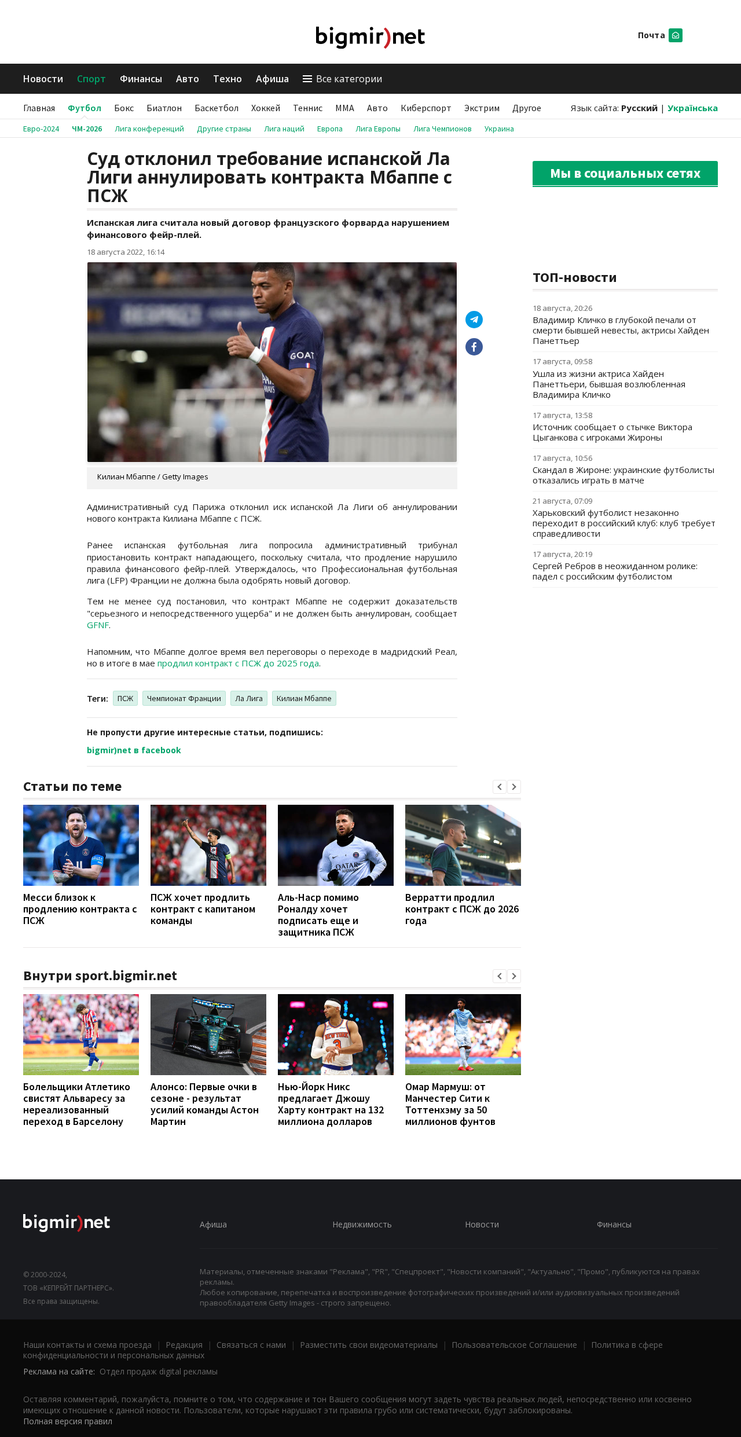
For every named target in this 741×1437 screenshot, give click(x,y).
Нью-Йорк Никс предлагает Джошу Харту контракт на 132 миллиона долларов (331, 1104)
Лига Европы (378, 128)
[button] (500, 787)
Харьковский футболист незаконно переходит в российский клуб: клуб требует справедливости (624, 523)
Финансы (141, 78)
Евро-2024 (41, 128)
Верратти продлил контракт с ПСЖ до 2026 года (462, 908)
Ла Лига (249, 698)
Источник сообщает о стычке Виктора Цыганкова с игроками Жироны (612, 432)
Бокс (124, 107)
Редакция (184, 1344)
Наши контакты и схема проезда (87, 1344)
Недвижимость (362, 1224)
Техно (227, 78)
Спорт (91, 78)
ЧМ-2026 (87, 128)
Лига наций (284, 128)
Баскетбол (217, 107)
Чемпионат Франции (184, 698)
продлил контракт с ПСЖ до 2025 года (238, 663)
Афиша (272, 78)
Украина (499, 128)
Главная (39, 107)
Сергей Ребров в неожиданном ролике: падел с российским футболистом (615, 571)
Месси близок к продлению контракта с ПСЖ (80, 908)
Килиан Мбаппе (304, 698)
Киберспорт (426, 107)
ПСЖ (125, 698)
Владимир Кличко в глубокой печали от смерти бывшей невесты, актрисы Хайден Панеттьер (621, 330)
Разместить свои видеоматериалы (369, 1344)
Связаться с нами (251, 1344)
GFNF (98, 624)
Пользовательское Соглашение (514, 1344)
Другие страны (224, 128)
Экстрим (482, 107)
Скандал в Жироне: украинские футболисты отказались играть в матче (623, 475)
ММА (344, 107)
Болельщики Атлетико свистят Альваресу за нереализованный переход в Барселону (76, 1104)
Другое (526, 107)
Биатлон (164, 107)
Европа (330, 128)
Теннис (307, 107)
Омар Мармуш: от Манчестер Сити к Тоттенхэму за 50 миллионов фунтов (450, 1104)
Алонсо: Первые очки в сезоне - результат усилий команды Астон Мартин (205, 1104)
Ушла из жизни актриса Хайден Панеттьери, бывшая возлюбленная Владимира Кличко (609, 384)
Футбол (84, 107)
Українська (692, 107)
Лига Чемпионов (442, 128)
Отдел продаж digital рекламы (159, 1371)
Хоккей (265, 107)
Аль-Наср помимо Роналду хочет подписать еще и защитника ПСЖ (318, 914)
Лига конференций (149, 128)
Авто (187, 78)
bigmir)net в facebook (134, 750)
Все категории (349, 78)
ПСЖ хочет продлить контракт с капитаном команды (203, 908)
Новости (43, 78)
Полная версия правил (67, 1421)
